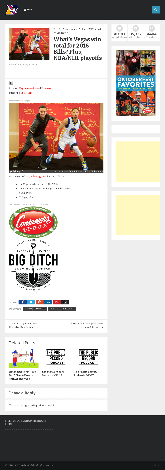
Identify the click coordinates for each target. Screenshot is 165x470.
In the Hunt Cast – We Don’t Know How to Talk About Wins (22, 375)
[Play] (11, 84)
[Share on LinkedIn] (48, 302)
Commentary (70, 29)
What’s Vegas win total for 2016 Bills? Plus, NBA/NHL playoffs (77, 48)
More (30, 93)
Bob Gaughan (37, 176)
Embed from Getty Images (19, 100)
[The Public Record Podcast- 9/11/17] (88, 367)
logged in (28, 405)
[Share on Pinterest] (57, 302)
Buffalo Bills (40, 309)
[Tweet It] (31, 302)
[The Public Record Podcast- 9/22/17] (56, 367)
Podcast (83, 29)
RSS (23, 93)
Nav (30, 9)
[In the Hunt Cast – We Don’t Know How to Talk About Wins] (24, 367)
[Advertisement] (140, 161)
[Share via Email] (65, 302)
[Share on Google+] (40, 302)
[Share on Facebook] (23, 302)
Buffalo (28, 309)
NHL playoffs (69, 309)
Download (46, 88)
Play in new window (29, 88)
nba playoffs (55, 309)
